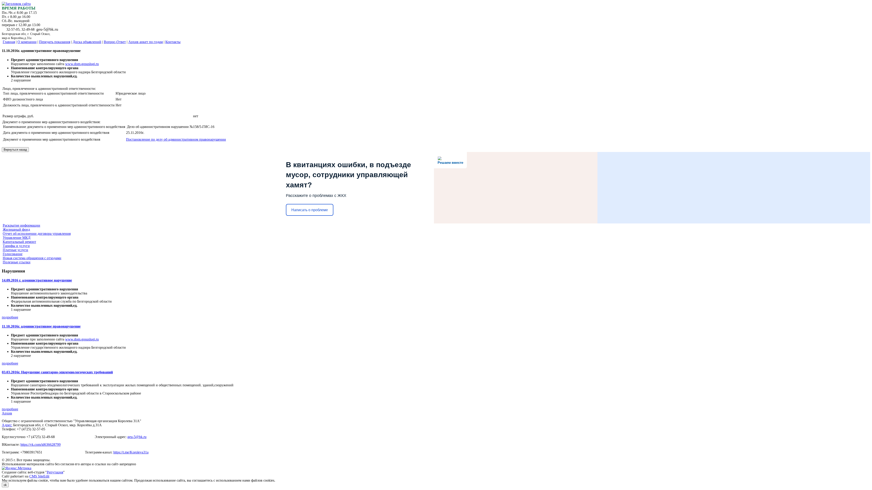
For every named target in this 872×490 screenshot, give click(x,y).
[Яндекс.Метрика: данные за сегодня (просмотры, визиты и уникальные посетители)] (16, 468)
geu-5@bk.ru (136, 437)
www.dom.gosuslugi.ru (82, 64)
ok (5, 485)
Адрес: (7, 425)
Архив (7, 413)
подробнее (10, 317)
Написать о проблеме (309, 210)
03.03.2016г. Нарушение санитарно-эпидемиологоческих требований (57, 372)
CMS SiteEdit (39, 476)
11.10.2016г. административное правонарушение (41, 326)
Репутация (55, 472)
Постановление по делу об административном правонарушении (176, 139)
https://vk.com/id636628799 (40, 444)
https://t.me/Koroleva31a (131, 452)
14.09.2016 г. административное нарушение (37, 280)
